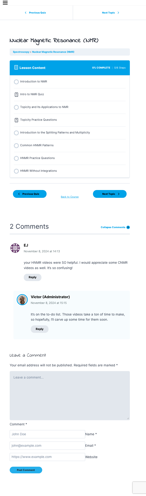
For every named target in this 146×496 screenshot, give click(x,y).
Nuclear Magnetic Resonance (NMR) (53, 51)
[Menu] (5, 2)
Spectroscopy (21, 51)
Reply (32, 277)
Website (91, 457)
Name (91, 434)
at (42, 251)
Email (90, 445)
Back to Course (70, 196)
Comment (18, 424)
